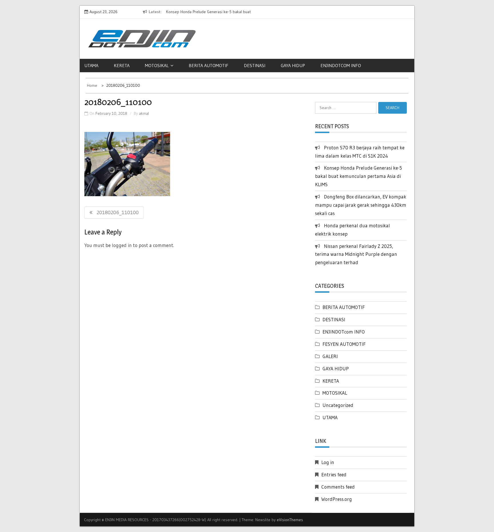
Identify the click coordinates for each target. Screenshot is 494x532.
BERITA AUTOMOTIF (208, 65)
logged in (122, 245)
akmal (144, 113)
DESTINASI (254, 65)
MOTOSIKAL (157, 65)
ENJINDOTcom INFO (343, 332)
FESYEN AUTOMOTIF (344, 344)
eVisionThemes (290, 519)
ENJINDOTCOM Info (340, 65)
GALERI (330, 356)
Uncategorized (337, 405)
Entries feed (333, 474)
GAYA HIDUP (293, 65)
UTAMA (91, 65)
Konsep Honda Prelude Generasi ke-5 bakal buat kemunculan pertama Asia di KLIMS (358, 176)
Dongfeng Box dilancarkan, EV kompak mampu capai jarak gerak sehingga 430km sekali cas (360, 205)
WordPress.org (336, 499)
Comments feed (338, 487)
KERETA (122, 65)
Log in (327, 462)
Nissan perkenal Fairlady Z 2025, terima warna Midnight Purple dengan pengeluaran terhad (356, 254)
